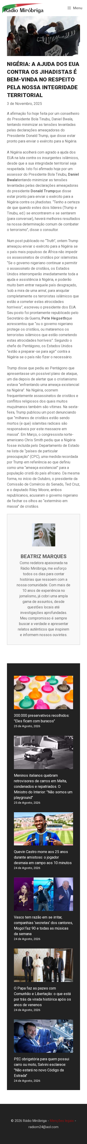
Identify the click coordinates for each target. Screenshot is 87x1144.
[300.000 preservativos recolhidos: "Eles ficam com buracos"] (43, 706)
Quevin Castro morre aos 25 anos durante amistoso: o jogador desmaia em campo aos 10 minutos (43, 857)
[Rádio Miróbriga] (23, 8)
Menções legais (62, 1121)
